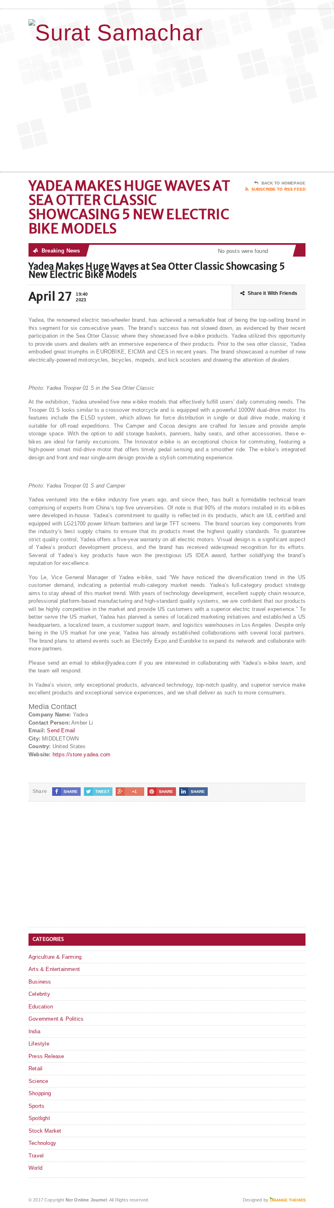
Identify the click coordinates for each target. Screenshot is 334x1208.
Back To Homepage (283, 183)
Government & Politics (56, 1019)
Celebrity (39, 994)
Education (41, 1007)
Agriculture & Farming (55, 957)
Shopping (40, 1093)
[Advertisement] (252, 106)
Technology (42, 1143)
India (34, 1031)
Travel (36, 1156)
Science (38, 1081)
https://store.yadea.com (82, 754)
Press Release (46, 1056)
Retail (35, 1068)
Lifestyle (39, 1044)
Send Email (61, 730)
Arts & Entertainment (54, 969)
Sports (36, 1106)
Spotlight (39, 1118)
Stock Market (45, 1131)
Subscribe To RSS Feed (278, 189)
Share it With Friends (272, 293)
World (35, 1168)
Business (40, 982)
